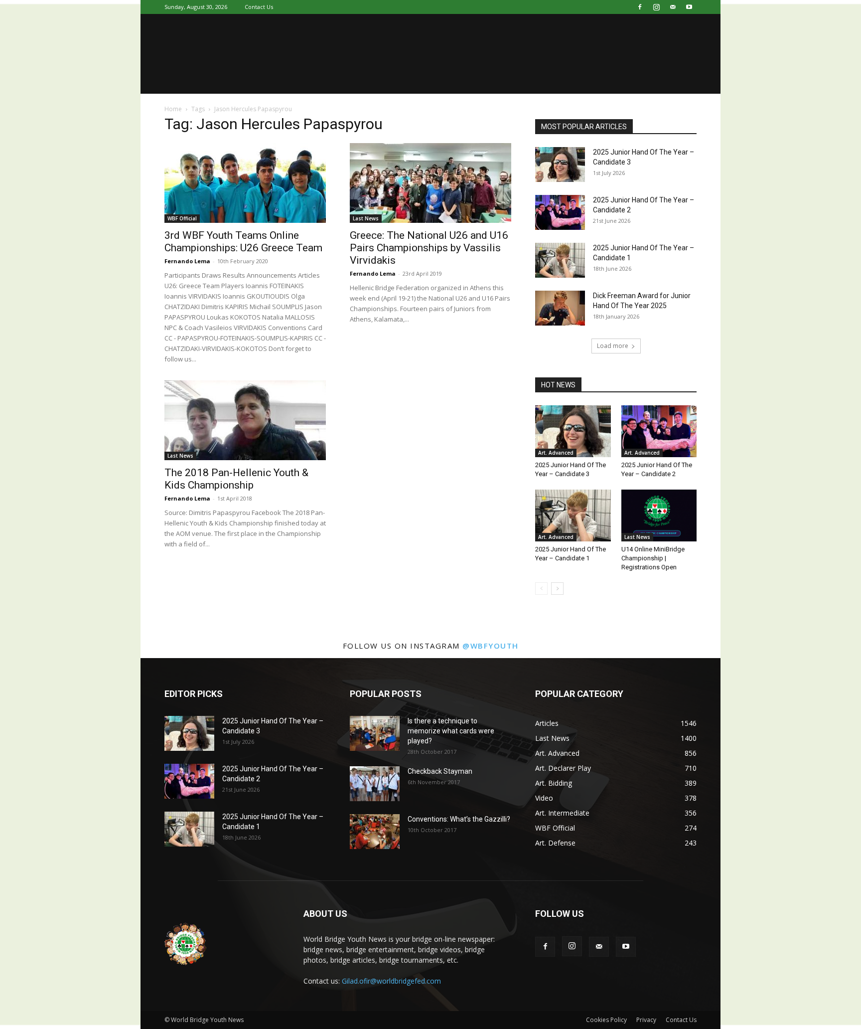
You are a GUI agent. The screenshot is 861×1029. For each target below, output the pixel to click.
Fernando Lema (187, 261)
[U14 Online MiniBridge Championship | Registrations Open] (659, 515)
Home (173, 109)
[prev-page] (541, 588)
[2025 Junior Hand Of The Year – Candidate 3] (560, 164)
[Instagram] (656, 7)
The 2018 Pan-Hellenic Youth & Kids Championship (236, 479)
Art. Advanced (556, 452)
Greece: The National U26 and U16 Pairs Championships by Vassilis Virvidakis (429, 247)
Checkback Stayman (440, 771)
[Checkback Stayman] (375, 783)
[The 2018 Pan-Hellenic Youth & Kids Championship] (245, 420)
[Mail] (672, 7)
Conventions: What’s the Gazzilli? (459, 819)
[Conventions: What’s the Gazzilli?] (375, 831)
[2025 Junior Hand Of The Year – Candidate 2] (560, 212)
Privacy (646, 1020)
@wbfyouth (490, 646)
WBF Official (182, 218)
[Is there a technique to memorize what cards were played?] (375, 733)
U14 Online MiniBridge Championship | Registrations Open (653, 558)
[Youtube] (689, 7)
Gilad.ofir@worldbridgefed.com (391, 981)
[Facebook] (639, 7)
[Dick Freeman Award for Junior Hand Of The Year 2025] (560, 308)
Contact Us (259, 6)
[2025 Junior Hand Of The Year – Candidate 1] (560, 260)
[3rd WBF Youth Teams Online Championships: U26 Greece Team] (245, 183)
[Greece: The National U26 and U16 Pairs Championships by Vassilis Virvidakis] (430, 183)
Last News (366, 218)
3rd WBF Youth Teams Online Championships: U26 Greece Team (243, 241)
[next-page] (557, 588)
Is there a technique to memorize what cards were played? (451, 731)
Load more (612, 346)
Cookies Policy (606, 1020)
